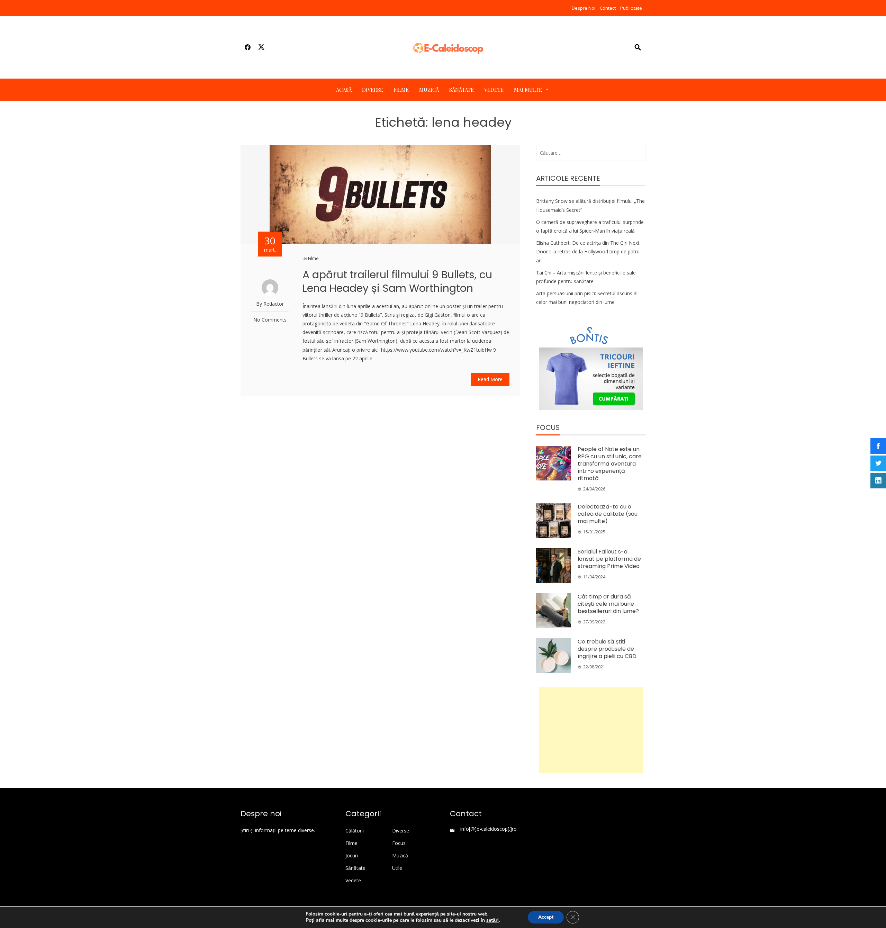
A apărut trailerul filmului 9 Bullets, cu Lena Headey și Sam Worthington (397, 281)
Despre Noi (583, 8)
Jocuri (351, 856)
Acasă (344, 89)
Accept (545, 917)
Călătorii (354, 831)
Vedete (494, 89)
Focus (399, 843)
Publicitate (631, 8)
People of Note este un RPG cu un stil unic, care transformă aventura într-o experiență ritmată (610, 463)
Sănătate (461, 89)
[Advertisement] (591, 730)
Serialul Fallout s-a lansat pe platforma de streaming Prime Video (609, 559)
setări (492, 920)
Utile (397, 868)
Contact (608, 8)
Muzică (429, 89)
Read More (490, 379)
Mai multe (528, 89)
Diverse (372, 89)
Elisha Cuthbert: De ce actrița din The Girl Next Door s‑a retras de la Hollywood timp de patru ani (588, 251)
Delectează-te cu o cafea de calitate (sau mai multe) (608, 514)
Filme (401, 89)
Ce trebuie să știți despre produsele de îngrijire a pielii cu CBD (607, 649)
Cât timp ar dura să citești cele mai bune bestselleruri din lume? (608, 604)
